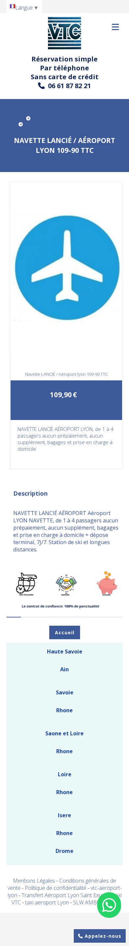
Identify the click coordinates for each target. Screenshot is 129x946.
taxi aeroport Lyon (47, 902)
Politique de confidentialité (55, 888)
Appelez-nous (102, 936)
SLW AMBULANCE (95, 902)
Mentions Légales (34, 880)
